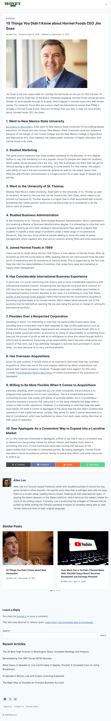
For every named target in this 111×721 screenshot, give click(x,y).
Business (10, 19)
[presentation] (28, 548)
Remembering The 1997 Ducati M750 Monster (27, 658)
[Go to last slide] (6, 560)
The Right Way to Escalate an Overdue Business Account (33, 682)
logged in (22, 616)
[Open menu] (106, 4)
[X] (10, 699)
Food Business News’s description (34, 372)
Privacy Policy (32, 706)
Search (6, 630)
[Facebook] (5, 699)
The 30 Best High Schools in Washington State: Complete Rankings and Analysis (46, 651)
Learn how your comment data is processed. (69, 622)
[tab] (51, 590)
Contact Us (19, 706)
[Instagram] (15, 699)
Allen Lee (12, 34)
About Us (8, 706)
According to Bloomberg (19, 126)
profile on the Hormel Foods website (25, 296)
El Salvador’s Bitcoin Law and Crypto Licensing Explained (33, 676)
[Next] (105, 560)
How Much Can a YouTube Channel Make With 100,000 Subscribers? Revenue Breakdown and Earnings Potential (82, 573)
